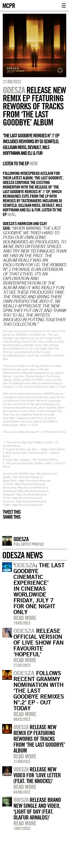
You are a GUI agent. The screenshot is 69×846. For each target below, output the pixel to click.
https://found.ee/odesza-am (35, 480)
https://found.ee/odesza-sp (27, 477)
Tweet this (11, 512)
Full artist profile (28, 544)
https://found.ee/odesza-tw (27, 505)
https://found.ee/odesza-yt (30, 484)
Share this (11, 517)
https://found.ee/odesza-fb (31, 501)
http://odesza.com (46, 473)
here (11, 214)
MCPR (8, 5)
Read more (24, 617)
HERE (34, 163)
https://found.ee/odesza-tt (27, 498)
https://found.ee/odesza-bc (33, 487)
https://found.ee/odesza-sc (33, 491)
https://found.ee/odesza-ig (31, 494)
